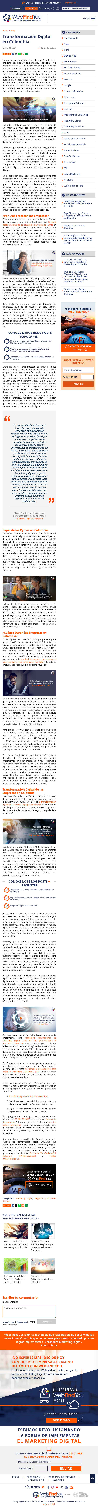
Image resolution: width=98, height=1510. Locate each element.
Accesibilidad (49, 1504)
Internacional (70, 2)
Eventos (68, 79)
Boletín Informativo (72, 1487)
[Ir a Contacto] (78, 327)
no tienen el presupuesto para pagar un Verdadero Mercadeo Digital (29, 1070)
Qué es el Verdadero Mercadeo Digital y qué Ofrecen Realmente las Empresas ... (29, 349)
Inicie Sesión (9, 1322)
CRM (66, 49)
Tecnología (33, 1477)
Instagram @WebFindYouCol (19, 1156)
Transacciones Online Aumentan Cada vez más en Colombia (32, 357)
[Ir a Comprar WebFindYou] (29, 1179)
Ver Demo (17, 8)
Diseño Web (70, 55)
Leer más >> (49, 1345)
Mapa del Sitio (36, 1480)
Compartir (53, 8)
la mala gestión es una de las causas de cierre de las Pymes (29, 223)
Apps (66, 43)
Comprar (49, 1388)
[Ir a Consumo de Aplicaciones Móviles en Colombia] (43, 1266)
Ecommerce (70, 61)
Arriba (92, 1478)
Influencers (69, 97)
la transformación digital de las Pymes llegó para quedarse (29, 803)
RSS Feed (66, 1487)
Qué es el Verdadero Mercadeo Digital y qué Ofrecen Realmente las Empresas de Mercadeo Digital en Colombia (76, 276)
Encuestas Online (72, 73)
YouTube (68, 179)
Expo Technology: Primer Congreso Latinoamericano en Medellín (33, 898)
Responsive (70, 162)
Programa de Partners (62, 1477)
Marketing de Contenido (76, 114)
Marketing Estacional (74, 126)
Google (67, 85)
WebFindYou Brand (73, 185)
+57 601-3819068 (53, 2)
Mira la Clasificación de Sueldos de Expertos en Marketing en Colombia (30, 342)
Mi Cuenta (58, 9)
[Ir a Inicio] (23, 18)
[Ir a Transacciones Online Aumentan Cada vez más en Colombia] (16, 1266)
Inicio (5, 30)
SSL (66, 167)
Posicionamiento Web (75, 144)
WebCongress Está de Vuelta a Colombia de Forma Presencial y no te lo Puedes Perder (78, 239)
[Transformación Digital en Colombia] (13, 54)
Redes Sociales (71, 150)
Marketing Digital (24, 1198)
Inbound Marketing (73, 91)
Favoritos (58, 1480)
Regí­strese (22, 1322)
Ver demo (61, 1420)
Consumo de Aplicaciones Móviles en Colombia (42, 1279)
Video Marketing (72, 173)
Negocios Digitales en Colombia (24, 905)
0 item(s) (46, 8)
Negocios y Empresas (45, 1198)
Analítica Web (70, 37)
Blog (13, 30)
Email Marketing (72, 67)
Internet (6, 1201)
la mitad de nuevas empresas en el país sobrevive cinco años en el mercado (29, 660)
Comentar (46, 1321)
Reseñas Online (71, 156)
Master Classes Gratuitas (76, 8)
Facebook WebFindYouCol (43, 1153)
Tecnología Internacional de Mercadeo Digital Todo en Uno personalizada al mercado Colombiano (29, 1040)
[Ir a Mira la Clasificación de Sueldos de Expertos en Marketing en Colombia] (16, 1231)
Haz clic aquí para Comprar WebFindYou (28, 1096)
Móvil (66, 132)
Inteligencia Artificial (74, 102)
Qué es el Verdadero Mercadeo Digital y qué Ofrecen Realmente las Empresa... (42, 1246)
